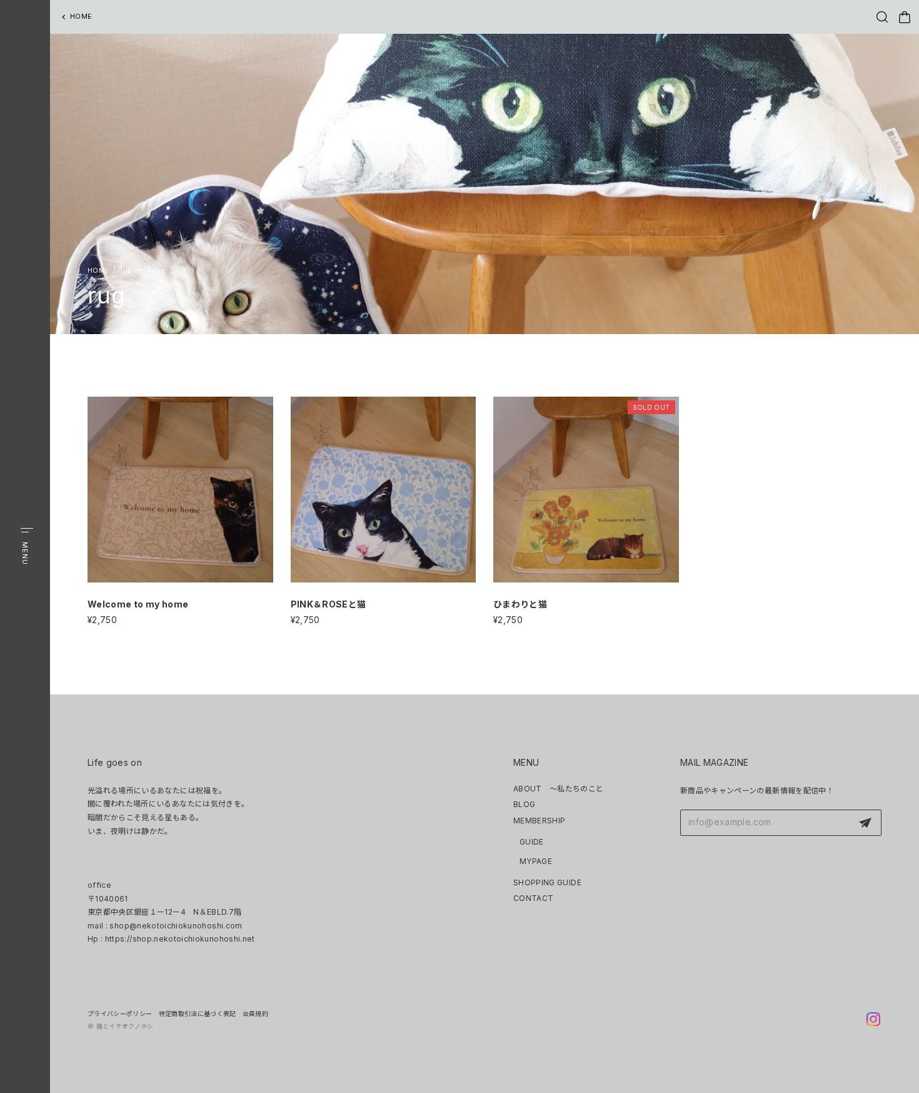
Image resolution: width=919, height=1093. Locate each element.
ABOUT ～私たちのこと (558, 788)
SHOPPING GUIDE (547, 882)
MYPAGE (536, 861)
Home (98, 271)
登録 (865, 822)
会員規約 (255, 1013)
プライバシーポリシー (120, 1013)
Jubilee (130, 270)
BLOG (524, 804)
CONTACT (533, 898)
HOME (81, 16)
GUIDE (532, 841)
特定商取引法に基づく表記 (197, 1013)
